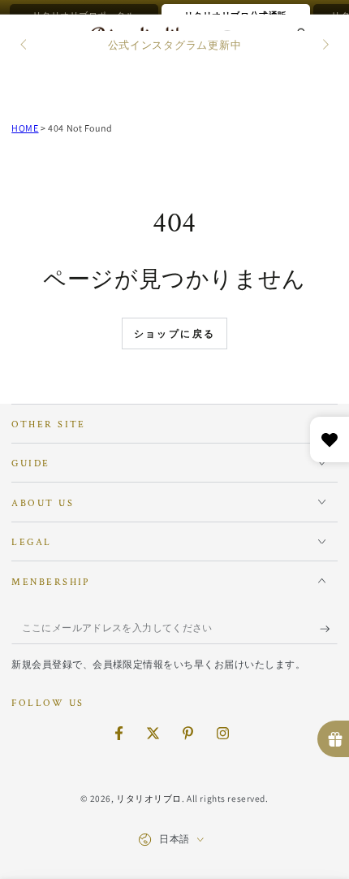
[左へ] (24, 45)
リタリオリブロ (149, 798)
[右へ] (324, 45)
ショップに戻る (175, 334)
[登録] (329, 629)
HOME (24, 128)
